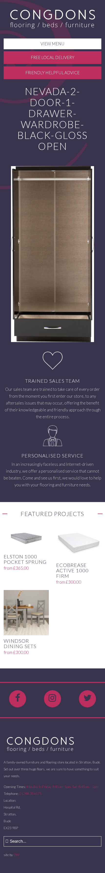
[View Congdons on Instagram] (52, 698)
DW (16, 855)
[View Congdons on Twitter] (87, 698)
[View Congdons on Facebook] (17, 698)
